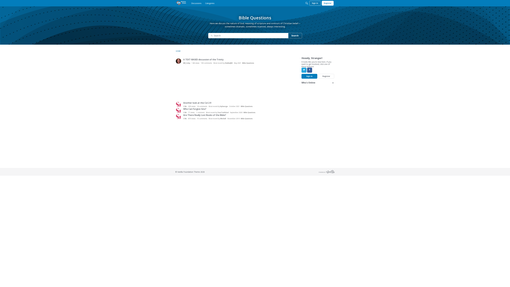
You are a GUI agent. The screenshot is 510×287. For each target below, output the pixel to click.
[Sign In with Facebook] (309, 70)
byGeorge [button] (224, 106)
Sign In (309, 76)
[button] (178, 61)
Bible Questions (248, 63)
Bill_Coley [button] (186, 63)
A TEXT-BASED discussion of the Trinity (203, 59)
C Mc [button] (185, 106)
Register (326, 76)
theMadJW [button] (229, 63)
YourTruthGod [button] (223, 112)
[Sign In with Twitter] (304, 70)
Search (295, 35)
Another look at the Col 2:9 (197, 102)
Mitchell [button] (223, 118)
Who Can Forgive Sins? (194, 108)
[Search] (306, 3)
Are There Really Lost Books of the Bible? (204, 115)
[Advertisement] (211, 83)
